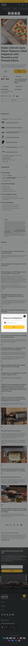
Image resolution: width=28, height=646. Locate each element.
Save (14, 327)
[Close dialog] (24, 316)
